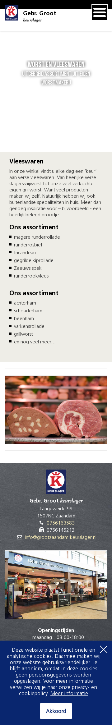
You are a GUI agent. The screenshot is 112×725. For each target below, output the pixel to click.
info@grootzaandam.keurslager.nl (60, 537)
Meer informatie (69, 693)
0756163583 (61, 523)
